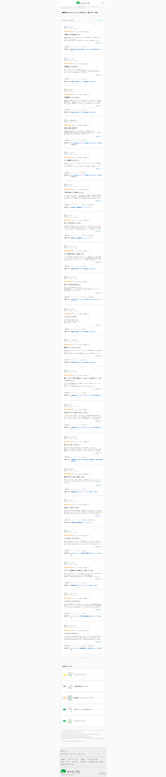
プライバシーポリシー (73, 759)
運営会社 (83, 759)
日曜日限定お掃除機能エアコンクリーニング (81, 522)
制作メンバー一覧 (65, 762)
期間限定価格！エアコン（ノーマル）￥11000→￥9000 (84, 491)
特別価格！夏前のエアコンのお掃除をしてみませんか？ (84, 81)
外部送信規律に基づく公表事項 (96, 762)
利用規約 (63, 759)
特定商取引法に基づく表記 (67, 764)
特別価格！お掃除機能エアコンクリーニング (81, 207)
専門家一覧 (83, 762)
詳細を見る (98, 42)
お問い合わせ (75, 762)
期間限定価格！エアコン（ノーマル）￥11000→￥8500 (84, 585)
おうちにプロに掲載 (92, 759)
